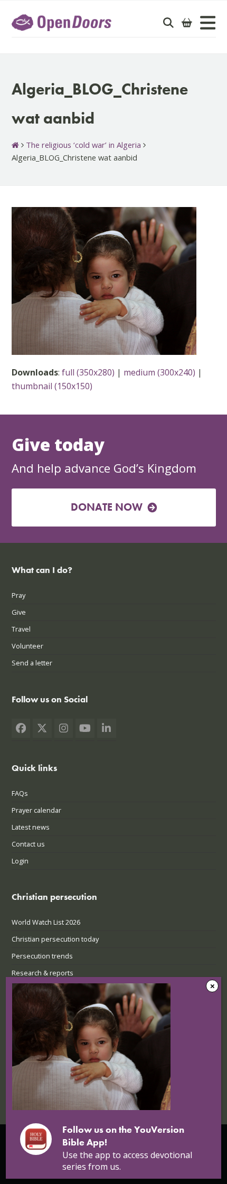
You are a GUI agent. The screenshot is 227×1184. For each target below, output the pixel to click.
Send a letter (32, 663)
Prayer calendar (36, 810)
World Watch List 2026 (46, 922)
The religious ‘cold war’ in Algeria (83, 144)
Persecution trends (42, 956)
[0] (187, 22)
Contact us (28, 844)
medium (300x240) (159, 372)
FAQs (20, 793)
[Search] (168, 22)
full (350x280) (88, 372)
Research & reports (42, 973)
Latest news (31, 827)
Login (20, 861)
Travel (21, 629)
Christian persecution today (55, 939)
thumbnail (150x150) (52, 386)
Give (19, 612)
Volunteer (27, 646)
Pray (18, 595)
